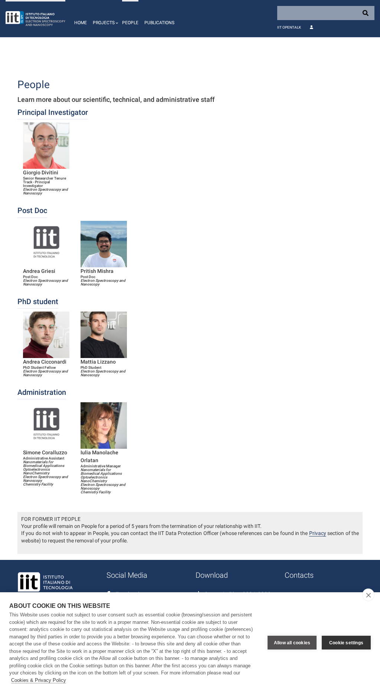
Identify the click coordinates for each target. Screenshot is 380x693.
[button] (104, 18)
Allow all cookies (292, 642)
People (130, 22)
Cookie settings (346, 642)
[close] (368, 595)
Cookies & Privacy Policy (38, 680)
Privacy (317, 533)
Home (80, 22)
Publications (159, 22)
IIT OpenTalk (289, 27)
